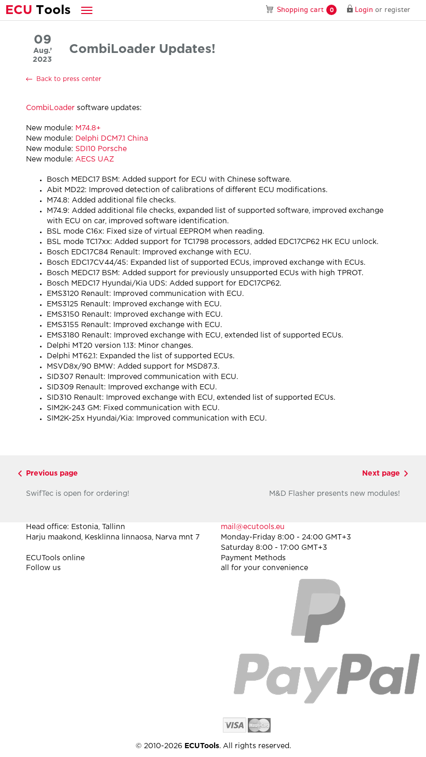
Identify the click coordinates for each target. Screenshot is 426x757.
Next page (381, 473)
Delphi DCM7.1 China (111, 139)
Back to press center (68, 79)
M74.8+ (88, 128)
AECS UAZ (94, 159)
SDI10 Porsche (101, 149)
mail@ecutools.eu (253, 527)
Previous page (52, 473)
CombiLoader (50, 108)
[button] (87, 10)
